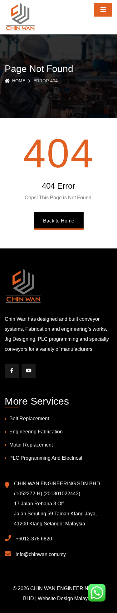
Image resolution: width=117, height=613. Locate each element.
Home (18, 80)
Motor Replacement (31, 444)
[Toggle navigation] (103, 10)
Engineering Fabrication (36, 431)
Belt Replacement (29, 418)
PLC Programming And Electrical (45, 458)
